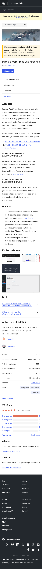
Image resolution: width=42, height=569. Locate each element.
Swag (25, 511)
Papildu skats (7, 398)
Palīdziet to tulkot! (21, 17)
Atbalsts (7, 96)
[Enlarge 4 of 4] (37, 277)
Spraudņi (25, 488)
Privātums (6, 492)
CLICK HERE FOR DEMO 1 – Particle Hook (22, 142)
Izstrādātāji (6, 507)
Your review (6, 435)
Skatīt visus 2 (35, 383)
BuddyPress (7, 530)
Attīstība (7, 91)
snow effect (35, 392)
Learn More (28, 218)
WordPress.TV (7, 511)
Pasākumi (26, 503)
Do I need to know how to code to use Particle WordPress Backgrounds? (17, 305)
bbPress (5, 526)
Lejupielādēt (8, 71)
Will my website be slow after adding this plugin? (11, 313)
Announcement (19, 174)
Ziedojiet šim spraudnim (11, 467)
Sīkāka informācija (11, 79)
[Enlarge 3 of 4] (17, 267)
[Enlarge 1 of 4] (17, 257)
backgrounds (34, 387)
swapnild (11, 65)
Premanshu (11, 346)
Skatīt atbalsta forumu (11, 451)
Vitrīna (24, 481)
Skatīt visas (35, 435)
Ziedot (24, 507)
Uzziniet (5, 499)
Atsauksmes (9, 85)
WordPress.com (8, 518)
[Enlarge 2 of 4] (37, 257)
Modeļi (25, 492)
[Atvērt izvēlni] (38, 3)
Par (3, 481)
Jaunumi (5, 485)
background (25, 387)
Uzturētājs (6, 488)
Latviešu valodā (13, 539)
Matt (4, 522)
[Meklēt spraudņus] (25, 25)
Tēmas (24, 485)
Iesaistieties (26, 499)
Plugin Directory (8, 10)
